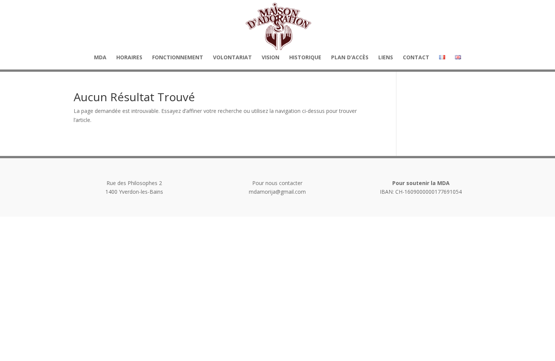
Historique (305, 58)
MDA (100, 58)
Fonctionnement (177, 58)
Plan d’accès (349, 58)
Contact (416, 58)
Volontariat (232, 58)
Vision (270, 58)
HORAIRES (129, 58)
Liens (385, 58)
